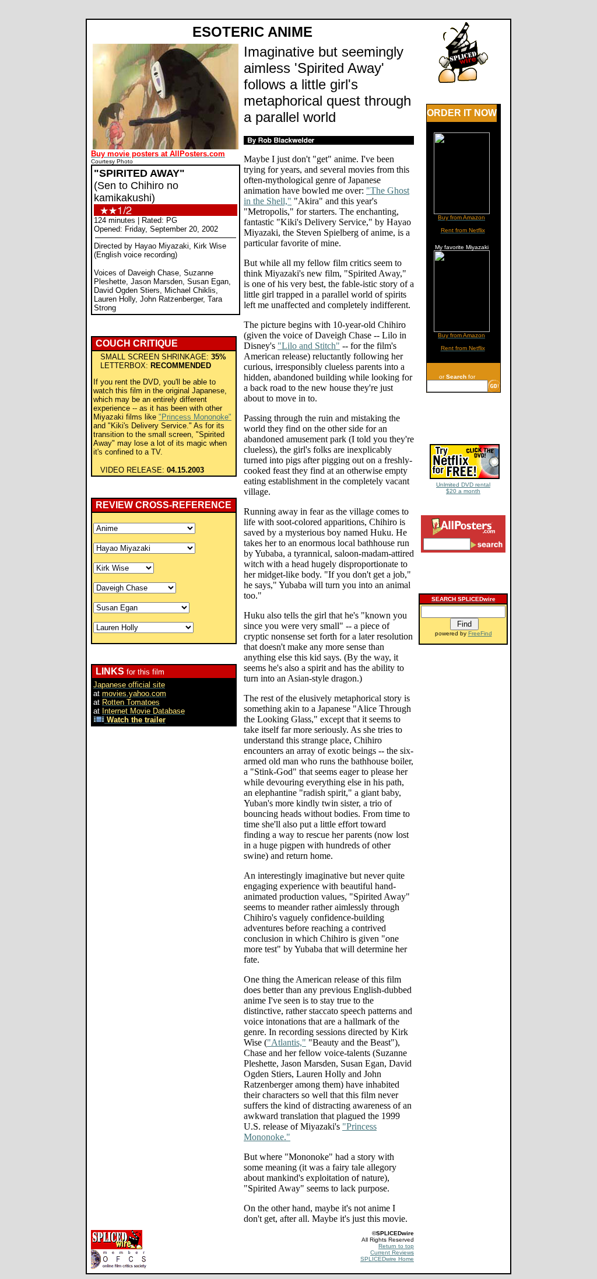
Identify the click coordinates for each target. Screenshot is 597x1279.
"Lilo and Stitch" (309, 346)
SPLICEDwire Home (387, 1259)
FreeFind (480, 633)
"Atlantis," (286, 1042)
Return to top (396, 1246)
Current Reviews (392, 1252)
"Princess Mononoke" (195, 417)
